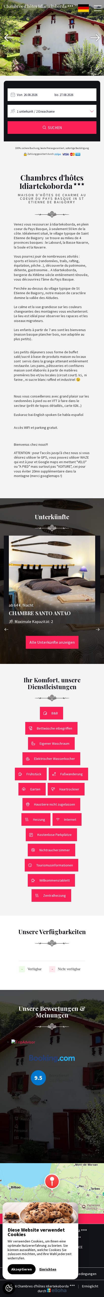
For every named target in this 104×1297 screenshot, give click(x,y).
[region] (40, 1240)
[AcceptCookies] (9, 1288)
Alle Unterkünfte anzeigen (52, 642)
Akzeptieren (21, 1269)
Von (19, 95)
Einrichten (47, 1269)
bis (56, 95)
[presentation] (9, 38)
